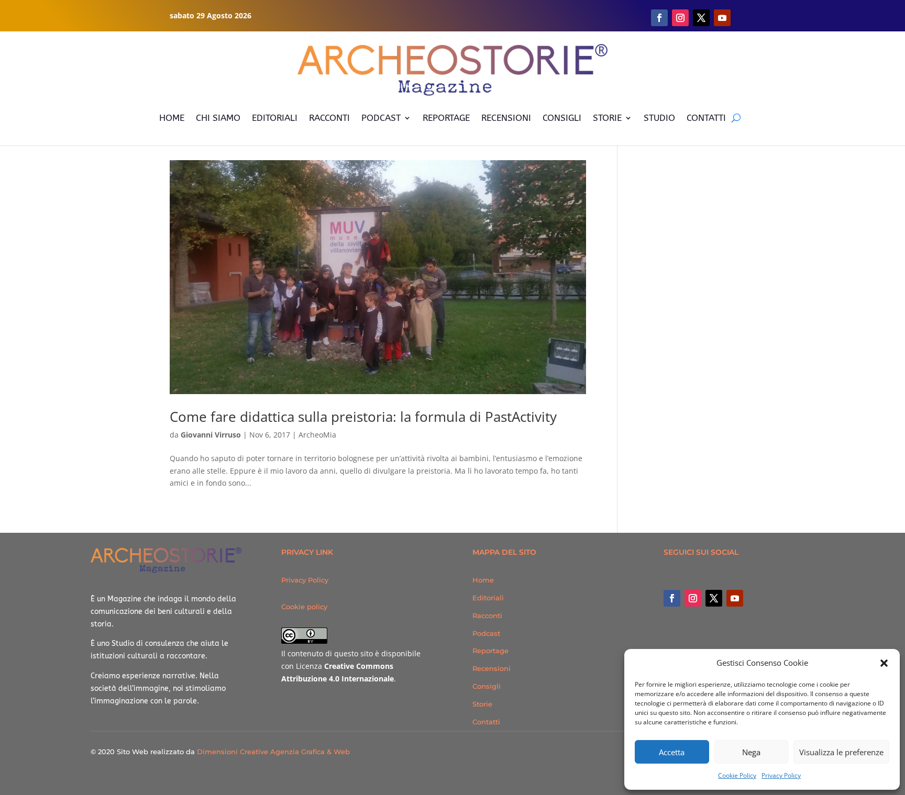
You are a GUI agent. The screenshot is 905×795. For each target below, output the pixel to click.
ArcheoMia (317, 435)
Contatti (486, 722)
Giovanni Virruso (211, 435)
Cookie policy (304, 606)
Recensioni (491, 668)
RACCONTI (329, 118)
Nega (751, 752)
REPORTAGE (446, 118)
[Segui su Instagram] (680, 17)
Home (483, 580)
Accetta (672, 752)
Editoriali (488, 598)
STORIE (607, 118)
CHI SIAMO (218, 118)
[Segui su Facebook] (659, 17)
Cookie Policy (737, 775)
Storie (482, 704)
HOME (171, 118)
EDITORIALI (274, 118)
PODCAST (381, 118)
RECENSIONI (506, 118)
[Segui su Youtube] (722, 17)
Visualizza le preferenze (841, 752)
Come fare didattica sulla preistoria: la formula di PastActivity (363, 416)
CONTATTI (706, 118)
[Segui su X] (701, 17)
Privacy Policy (781, 775)
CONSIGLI (562, 118)
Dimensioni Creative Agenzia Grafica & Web (273, 751)
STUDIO (659, 118)
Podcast (486, 633)
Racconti (487, 615)
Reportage (490, 650)
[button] (884, 663)
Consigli (486, 686)
